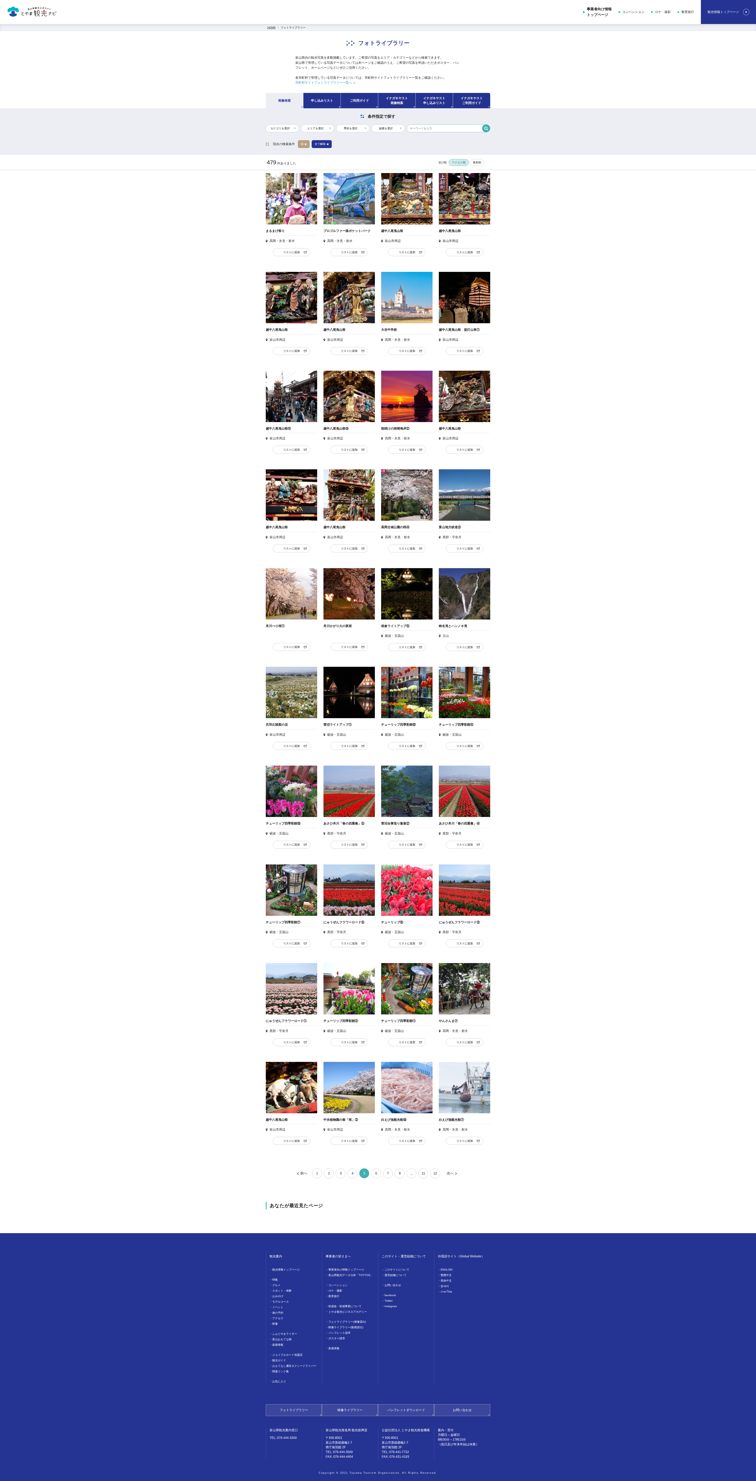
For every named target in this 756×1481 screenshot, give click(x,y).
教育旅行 (687, 12)
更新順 (477, 162)
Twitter (388, 1300)
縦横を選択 (386, 128)
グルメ (276, 1285)
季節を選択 (351, 128)
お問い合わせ (392, 1285)
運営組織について (395, 1275)
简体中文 (446, 1280)
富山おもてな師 (282, 1339)
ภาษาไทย (446, 1291)
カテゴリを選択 (280, 128)
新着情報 (277, 1344)
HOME (271, 27)
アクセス (277, 1318)
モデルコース (280, 1301)
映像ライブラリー (350, 1410)
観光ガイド (279, 1360)
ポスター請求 (336, 1338)
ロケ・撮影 (663, 12)
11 (423, 1173)
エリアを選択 (315, 128)
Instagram (390, 1306)
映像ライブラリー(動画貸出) (345, 1327)
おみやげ (277, 1296)
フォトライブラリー (293, 27)
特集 (275, 1279)
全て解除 (320, 143)
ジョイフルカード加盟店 (287, 1354)
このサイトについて (396, 1269)
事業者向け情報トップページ (599, 12)
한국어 (445, 1286)
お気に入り (279, 1381)
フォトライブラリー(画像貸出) (347, 1321)
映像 (275, 1323)
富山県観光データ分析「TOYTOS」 (350, 1275)
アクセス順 (459, 162)
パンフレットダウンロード (406, 1410)
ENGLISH (447, 1269)
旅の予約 (277, 1312)
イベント (277, 1307)
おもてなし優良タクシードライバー (294, 1365)
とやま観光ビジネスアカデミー (347, 1311)
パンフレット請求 (339, 1332)
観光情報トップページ (723, 12)
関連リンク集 (280, 1371)
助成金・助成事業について (344, 1306)
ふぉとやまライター (284, 1333)
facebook (390, 1295)
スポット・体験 (282, 1290)
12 (435, 1173)
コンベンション (633, 12)
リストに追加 (291, 252)
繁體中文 (446, 1275)
